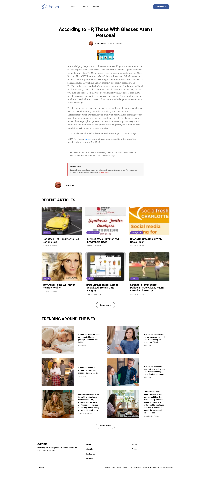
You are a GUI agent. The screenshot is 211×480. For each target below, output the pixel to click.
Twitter (135, 449)
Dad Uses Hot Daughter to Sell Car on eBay (61, 240)
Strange (46, 233)
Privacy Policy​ (122, 467)
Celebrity (134, 278)
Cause (90, 278)
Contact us (90, 454)
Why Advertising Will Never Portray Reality (59, 286)
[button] (105, 305)
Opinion (46, 278)
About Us (89, 449)
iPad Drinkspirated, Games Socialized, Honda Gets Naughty (102, 287)
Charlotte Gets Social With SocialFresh (146, 240)
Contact (84, 6)
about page (110, 155)
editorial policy (94, 155)
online (88, 138)
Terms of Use (110, 467)
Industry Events (93, 233)
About (73, 6)
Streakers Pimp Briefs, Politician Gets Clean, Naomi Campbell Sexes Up (147, 287)
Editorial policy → (105, 172)
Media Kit (96, 6)
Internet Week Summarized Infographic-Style (102, 240)
